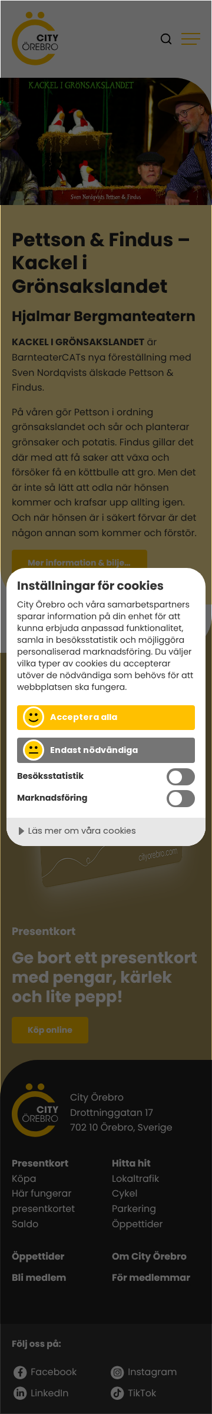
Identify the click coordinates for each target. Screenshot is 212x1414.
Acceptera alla (83, 717)
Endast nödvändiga (94, 750)
